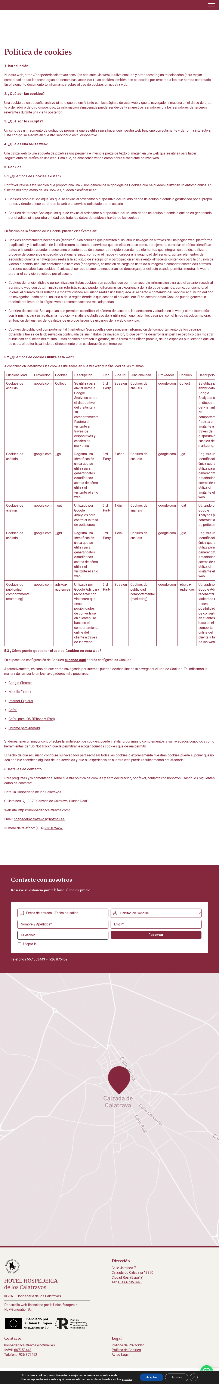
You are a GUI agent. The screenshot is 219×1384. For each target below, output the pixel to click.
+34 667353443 (130, 1282)
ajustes (127, 1379)
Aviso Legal (120, 1355)
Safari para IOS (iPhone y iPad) (32, 719)
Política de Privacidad (128, 1345)
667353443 (22, 1350)
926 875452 (53, 828)
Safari (13, 710)
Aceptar (151, 1377)
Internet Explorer (21, 701)
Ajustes (177, 1377)
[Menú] (211, 4)
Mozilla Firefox (20, 692)
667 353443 (36, 959)
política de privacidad (53, 944)
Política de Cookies (126, 1350)
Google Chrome (20, 683)
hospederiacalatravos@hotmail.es (39, 819)
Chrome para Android (24, 728)
